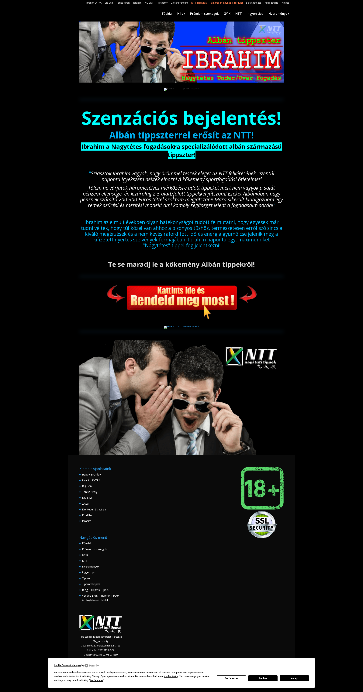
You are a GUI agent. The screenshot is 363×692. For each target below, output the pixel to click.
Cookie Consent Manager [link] (67, 665)
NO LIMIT (150, 3)
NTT (238, 14)
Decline (263, 678)
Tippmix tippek (91, 584)
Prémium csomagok (204, 14)
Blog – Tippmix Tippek (95, 590)
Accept (294, 678)
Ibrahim (137, 3)
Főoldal (167, 14)
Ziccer (85, 503)
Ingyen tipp (255, 14)
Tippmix (87, 578)
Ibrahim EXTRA (94, 3)
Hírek (181, 14)
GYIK (227, 14)
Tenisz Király (123, 3)
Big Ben (109, 3)
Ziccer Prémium (179, 3)
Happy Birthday (91, 474)
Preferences (231, 678)
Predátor (163, 3)
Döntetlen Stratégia (94, 509)
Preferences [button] (96, 680)
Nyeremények (278, 14)
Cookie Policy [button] (171, 676)
